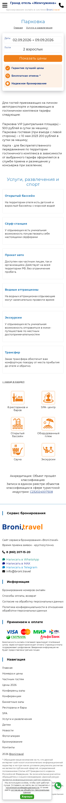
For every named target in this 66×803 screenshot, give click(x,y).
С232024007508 (41, 492)
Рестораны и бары (14, 707)
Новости (8, 730)
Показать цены (33, 58)
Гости (8, 47)
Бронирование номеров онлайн (23, 590)
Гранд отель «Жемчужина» (33, 2)
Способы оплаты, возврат (19, 595)
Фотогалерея (11, 736)
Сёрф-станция (16, 223)
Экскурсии (13, 317)
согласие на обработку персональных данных (30, 791)
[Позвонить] (61, 5)
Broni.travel (16, 754)
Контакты (8, 747)
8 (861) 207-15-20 (18, 552)
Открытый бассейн (20, 196)
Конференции (11, 696)
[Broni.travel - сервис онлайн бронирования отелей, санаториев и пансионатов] (22, 527)
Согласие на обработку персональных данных (32, 601)
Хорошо (27, 796)
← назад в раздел (13, 381)
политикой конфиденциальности (22, 787)
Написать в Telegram (21, 567)
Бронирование (12, 741)
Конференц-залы (13, 690)
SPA (4, 713)
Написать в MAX (18, 563)
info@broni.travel (18, 571)
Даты (7, 38)
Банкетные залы (13, 701)
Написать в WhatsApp (22, 559)
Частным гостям (13, 679)
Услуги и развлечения (39, 27)
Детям (6, 724)
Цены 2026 (9, 685)
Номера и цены (12, 673)
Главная (18, 27)
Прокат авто (14, 255)
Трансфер (12, 352)
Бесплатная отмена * (26, 75)
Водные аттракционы (22, 289)
